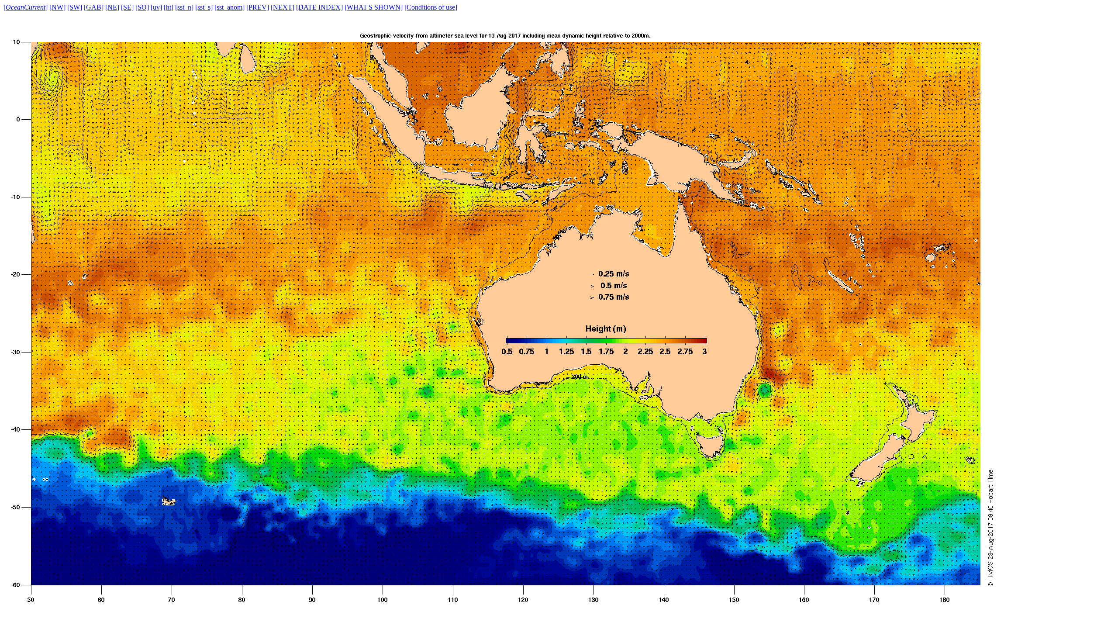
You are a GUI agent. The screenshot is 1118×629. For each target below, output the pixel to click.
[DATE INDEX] (319, 7)
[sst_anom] (229, 7)
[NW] (57, 7)
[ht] (168, 7)
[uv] (156, 7)
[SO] (142, 7)
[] (25, 7)
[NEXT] (282, 7)
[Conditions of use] (430, 7)
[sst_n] (184, 7)
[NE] (112, 7)
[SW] (74, 7)
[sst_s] (204, 7)
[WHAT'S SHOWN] (374, 7)
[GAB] (94, 7)
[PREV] (257, 7)
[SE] (127, 7)
